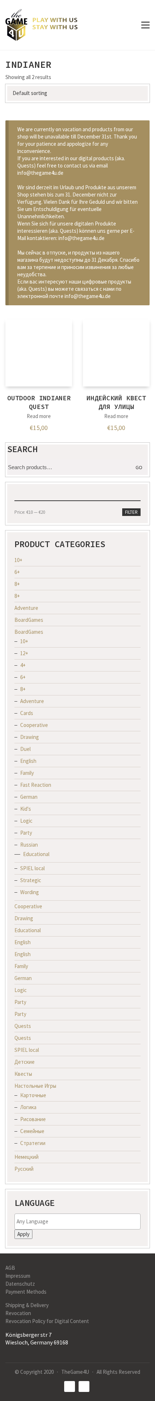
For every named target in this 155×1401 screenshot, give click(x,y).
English (28, 760)
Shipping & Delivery (27, 1305)
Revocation (18, 1313)
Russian (29, 844)
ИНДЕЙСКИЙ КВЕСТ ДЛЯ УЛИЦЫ (116, 402)
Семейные (32, 1131)
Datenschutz (20, 1283)
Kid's (25, 808)
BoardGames (28, 619)
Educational (36, 854)
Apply (23, 1234)
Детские (24, 1061)
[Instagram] (84, 1386)
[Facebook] (69, 1386)
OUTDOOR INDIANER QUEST (39, 402)
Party (26, 832)
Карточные (33, 1095)
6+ (17, 572)
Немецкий (26, 1156)
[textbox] (79, 1221)
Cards (26, 713)
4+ (23, 665)
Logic (26, 820)
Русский (24, 1168)
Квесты (23, 1073)
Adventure (26, 607)
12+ (24, 653)
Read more (39, 416)
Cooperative (34, 725)
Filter (131, 512)
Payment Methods (25, 1291)
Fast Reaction (35, 784)
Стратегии (32, 1143)
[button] (145, 25)
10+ (18, 560)
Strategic (30, 880)
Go (139, 467)
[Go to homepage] (41, 25)
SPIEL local (32, 868)
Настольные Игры (35, 1085)
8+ (17, 583)
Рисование (33, 1119)
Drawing (29, 736)
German (28, 796)
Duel (25, 748)
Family (27, 772)
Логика (28, 1107)
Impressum (17, 1275)
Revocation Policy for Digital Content (47, 1321)
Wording (29, 892)
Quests (22, 1025)
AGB (10, 1267)
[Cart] (130, 25)
